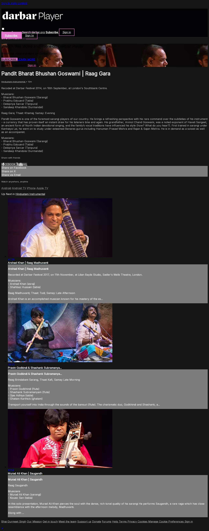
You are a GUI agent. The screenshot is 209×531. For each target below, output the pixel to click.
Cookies (143, 521)
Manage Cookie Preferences (166, 521)
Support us (84, 521)
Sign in (67, 32)
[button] (3, 29)
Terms (123, 521)
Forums (106, 521)
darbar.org (38, 32)
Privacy (133, 521)
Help (115, 521)
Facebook (8, 164)
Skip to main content (14, 3)
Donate (96, 521)
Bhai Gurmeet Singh (13, 521)
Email (23, 164)
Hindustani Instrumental (13, 81)
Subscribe (9, 59)
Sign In (29, 35)
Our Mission (34, 521)
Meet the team (67, 521)
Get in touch (50, 521)
